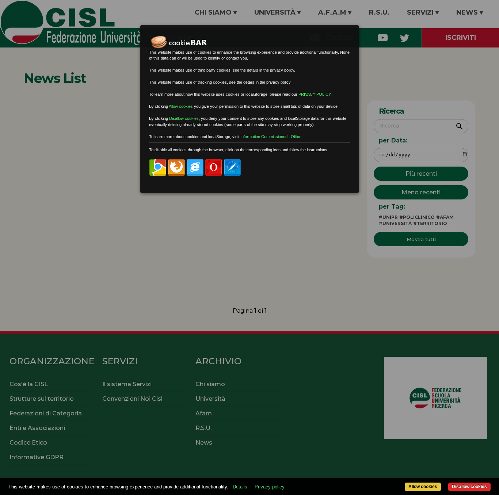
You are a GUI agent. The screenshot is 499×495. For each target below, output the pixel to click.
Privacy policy (270, 487)
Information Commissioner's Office (270, 136)
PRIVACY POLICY (314, 94)
